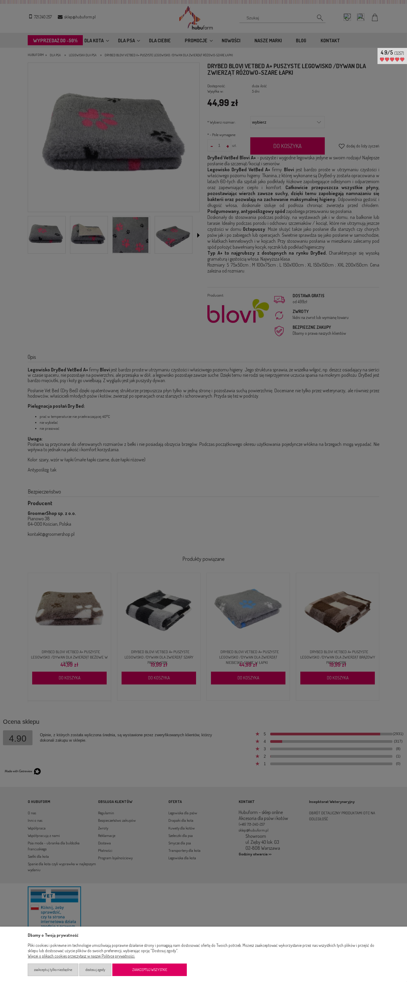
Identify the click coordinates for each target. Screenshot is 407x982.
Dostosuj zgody (95, 969)
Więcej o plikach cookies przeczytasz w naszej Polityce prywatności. (81, 955)
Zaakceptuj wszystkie (149, 969)
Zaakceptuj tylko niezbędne (53, 969)
